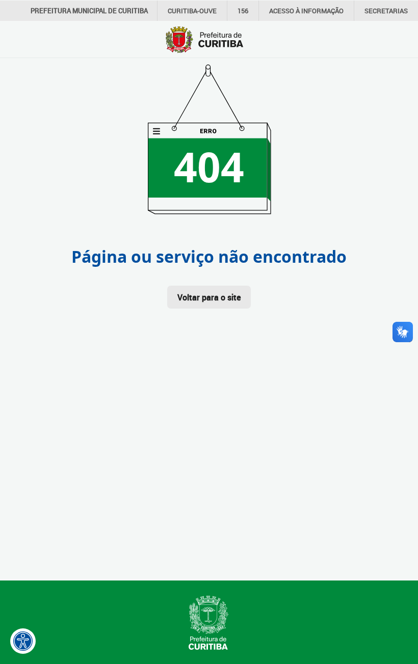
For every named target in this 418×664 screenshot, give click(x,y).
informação (306, 10)
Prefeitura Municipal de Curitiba (89, 10)
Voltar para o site (209, 297)
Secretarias (386, 10)
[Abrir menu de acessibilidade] (23, 641)
